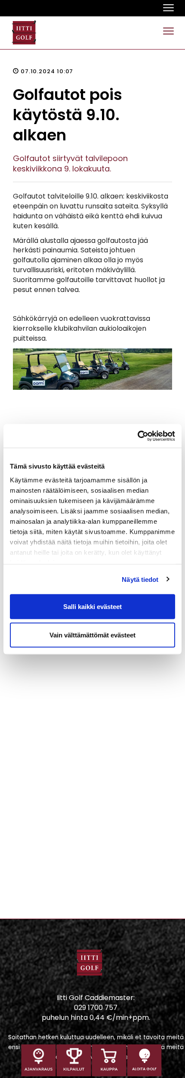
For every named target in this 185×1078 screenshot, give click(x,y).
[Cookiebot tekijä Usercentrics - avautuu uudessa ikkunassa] (137, 435)
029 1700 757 (95, 1008)
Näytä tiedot (140, 579)
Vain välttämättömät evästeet (92, 634)
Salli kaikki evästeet (92, 606)
